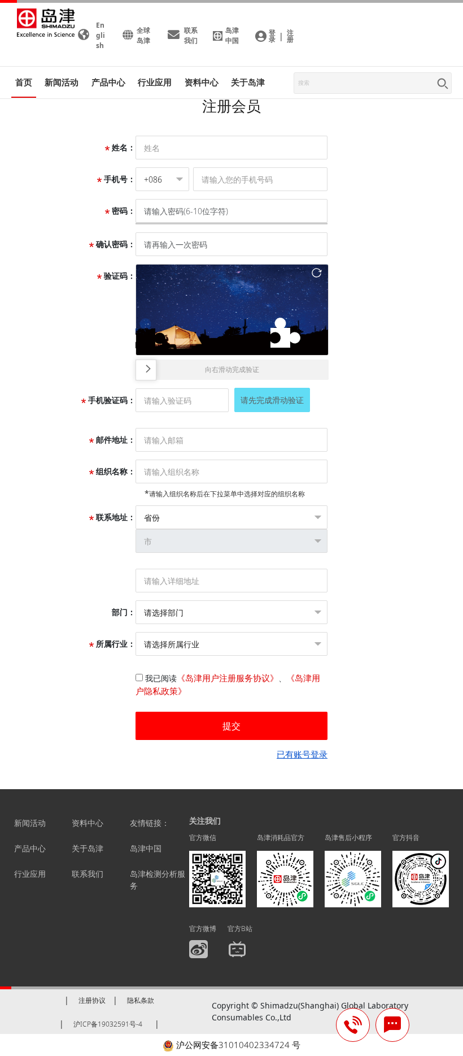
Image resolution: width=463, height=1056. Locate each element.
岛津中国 (145, 848)
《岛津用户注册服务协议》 (227, 677)
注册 (290, 36)
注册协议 (92, 1000)
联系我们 (87, 873)
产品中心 (30, 848)
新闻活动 (61, 82)
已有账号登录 (302, 754)
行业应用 (30, 873)
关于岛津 (248, 82)
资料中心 (87, 822)
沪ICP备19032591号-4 (107, 1024)
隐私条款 (140, 1000)
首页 (23, 82)
